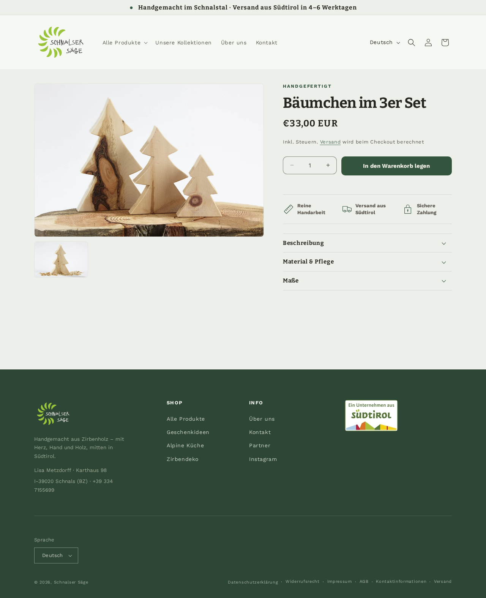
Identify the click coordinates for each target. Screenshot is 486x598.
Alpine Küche (185, 445)
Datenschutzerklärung (253, 582)
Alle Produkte (186, 419)
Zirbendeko (183, 459)
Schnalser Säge (71, 582)
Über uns (262, 419)
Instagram (263, 459)
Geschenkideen (188, 432)
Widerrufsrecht (303, 581)
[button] (124, 42)
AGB (364, 581)
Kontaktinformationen (401, 581)
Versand (330, 142)
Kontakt (260, 432)
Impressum (339, 581)
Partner (259, 445)
